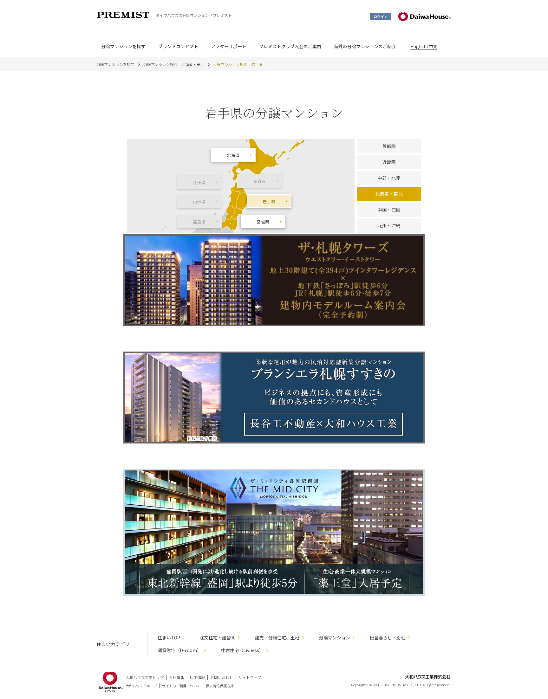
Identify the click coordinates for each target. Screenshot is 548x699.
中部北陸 (389, 178)
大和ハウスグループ (141, 685)
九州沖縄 (389, 225)
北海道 (233, 155)
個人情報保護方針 (220, 685)
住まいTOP (169, 637)
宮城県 (263, 222)
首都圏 (389, 146)
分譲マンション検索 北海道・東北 (173, 64)
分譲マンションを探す (115, 64)
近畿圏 (389, 162)
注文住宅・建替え (217, 637)
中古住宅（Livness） (242, 650)
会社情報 (176, 677)
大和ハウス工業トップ (145, 677)
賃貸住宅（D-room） (179, 650)
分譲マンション (334, 637)
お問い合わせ (221, 677)
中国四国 (389, 209)
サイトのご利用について (181, 685)
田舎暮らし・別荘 (387, 637)
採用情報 (197, 677)
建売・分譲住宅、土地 (277, 637)
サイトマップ (249, 677)
